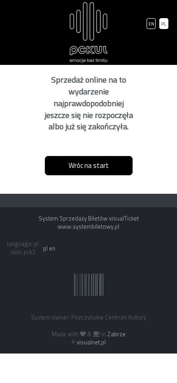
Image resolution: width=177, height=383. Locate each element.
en (52, 248)
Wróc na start (89, 165)
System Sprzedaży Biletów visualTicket (89, 218)
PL (163, 23)
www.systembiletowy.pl (88, 226)
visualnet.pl (91, 342)
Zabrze (116, 334)
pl (45, 248)
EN (151, 23)
